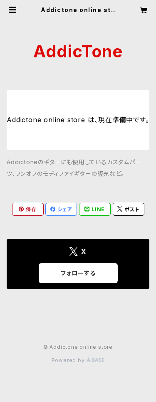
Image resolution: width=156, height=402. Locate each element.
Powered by (69, 360)
